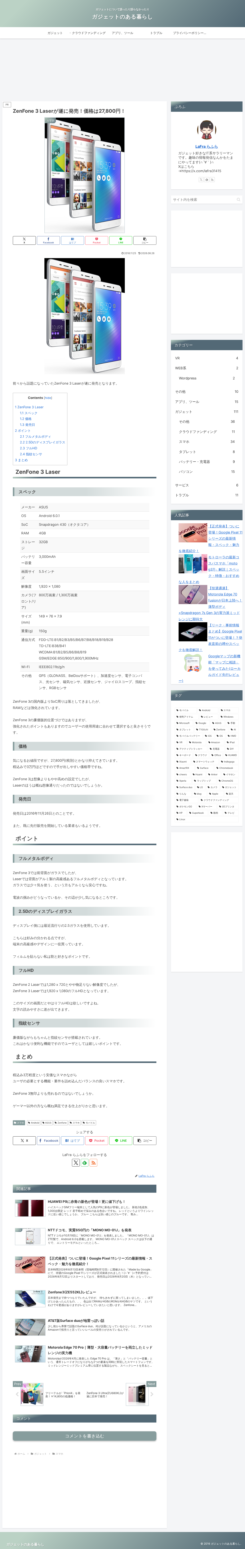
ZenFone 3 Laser (29, 407)
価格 (26, 419)
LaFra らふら (206, 146)
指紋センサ (31, 454)
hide (48, 398)
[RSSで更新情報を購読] (93, 1163)
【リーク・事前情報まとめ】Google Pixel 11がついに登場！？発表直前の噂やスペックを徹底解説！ (210, 637)
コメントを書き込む (84, 1436)
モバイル (90, 1122)
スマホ (20, 1122)
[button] (144, 240)
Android (35, 1122)
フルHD (28, 448)
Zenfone (62, 1122)
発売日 (27, 425)
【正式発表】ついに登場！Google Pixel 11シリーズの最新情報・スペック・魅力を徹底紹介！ (211, 538)
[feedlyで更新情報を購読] (84, 1163)
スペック (29, 413)
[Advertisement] (122, 70)
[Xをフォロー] (76, 1163)
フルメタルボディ (35, 436)
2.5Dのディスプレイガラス (42, 442)
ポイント (23, 431)
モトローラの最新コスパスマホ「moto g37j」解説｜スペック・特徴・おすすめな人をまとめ (209, 569)
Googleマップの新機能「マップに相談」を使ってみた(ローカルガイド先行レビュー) (210, 668)
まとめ (21, 460)
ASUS (48, 1122)
